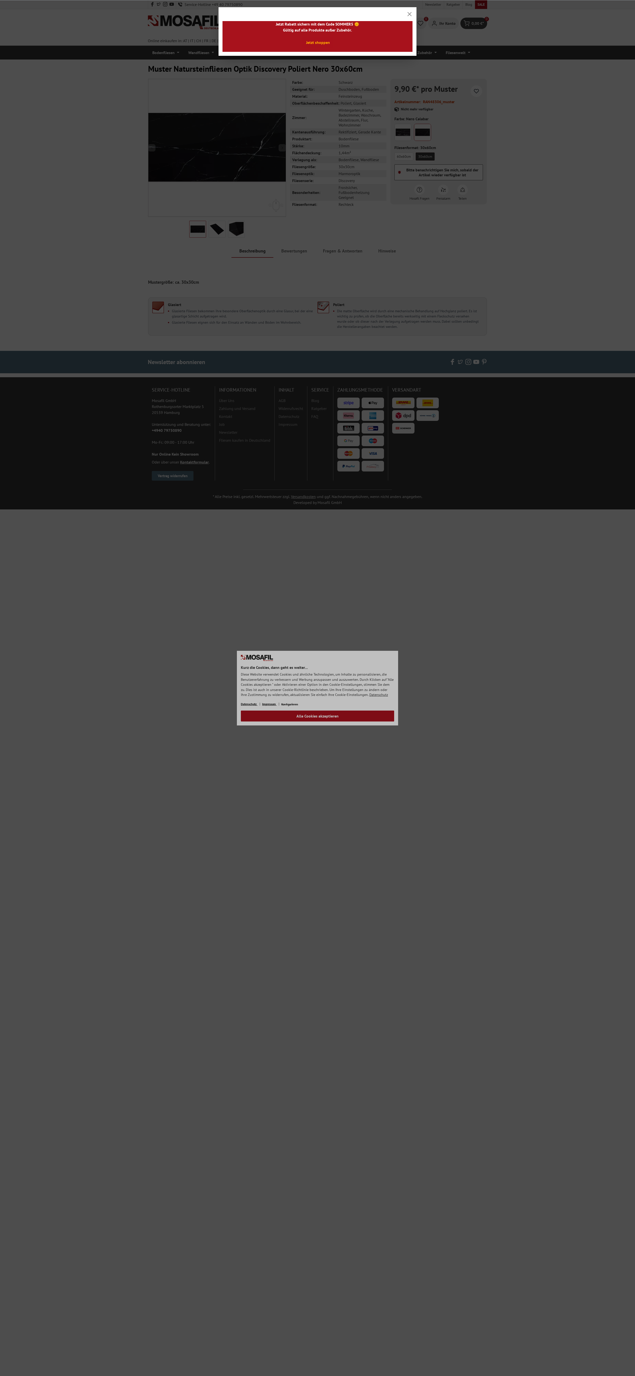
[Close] (410, 14)
